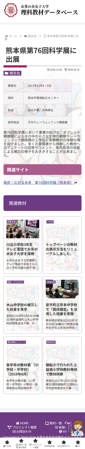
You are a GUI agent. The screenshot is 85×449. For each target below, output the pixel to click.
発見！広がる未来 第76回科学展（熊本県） (38, 182)
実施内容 (64, 427)
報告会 (15, 73)
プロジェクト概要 (24, 427)
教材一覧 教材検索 (65, 423)
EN (64, 431)
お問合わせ (24, 431)
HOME (24, 423)
